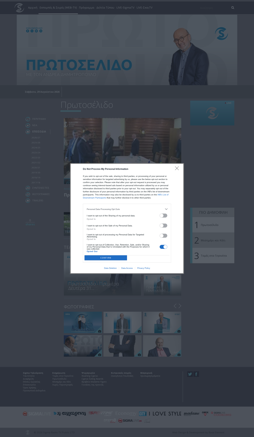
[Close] (178, 169)
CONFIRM (105, 258)
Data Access (127, 268)
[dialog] (127, 218)
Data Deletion (110, 268)
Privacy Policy (143, 268)
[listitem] (127, 209)
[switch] (163, 216)
